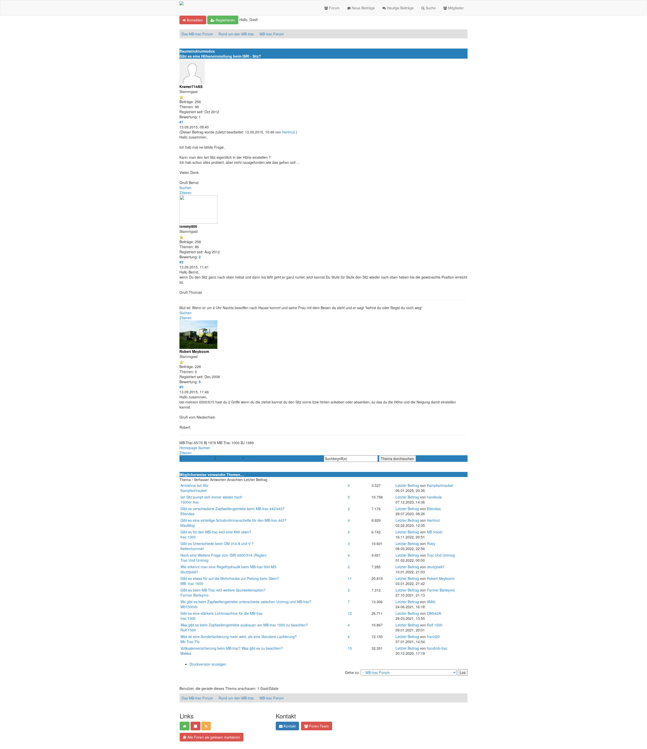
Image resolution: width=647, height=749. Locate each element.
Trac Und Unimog (194, 560)
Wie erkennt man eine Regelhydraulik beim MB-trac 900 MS (228, 566)
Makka (185, 653)
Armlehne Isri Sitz (194, 485)
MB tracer (435, 531)
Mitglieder (455, 7)
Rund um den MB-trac (236, 33)
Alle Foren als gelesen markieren (213, 737)
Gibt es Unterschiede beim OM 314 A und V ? (216, 543)
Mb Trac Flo (190, 641)
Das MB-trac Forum (197, 33)
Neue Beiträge (363, 7)
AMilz (431, 601)
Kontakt (289, 726)
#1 (181, 121)
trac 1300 (188, 536)
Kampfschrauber (193, 490)
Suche (430, 7)
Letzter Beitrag (407, 485)
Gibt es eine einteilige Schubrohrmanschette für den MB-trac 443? (233, 520)
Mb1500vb (188, 606)
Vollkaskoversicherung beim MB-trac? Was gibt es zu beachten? (231, 648)
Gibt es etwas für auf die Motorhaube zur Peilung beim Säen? (229, 578)
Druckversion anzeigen (208, 664)
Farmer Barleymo (194, 595)
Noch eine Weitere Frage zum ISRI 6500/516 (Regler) (223, 555)
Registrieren (225, 19)
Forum (334, 7)
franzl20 (433, 636)
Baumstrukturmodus (197, 51)
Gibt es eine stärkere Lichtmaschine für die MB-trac (221, 613)
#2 (181, 261)
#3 (181, 386)
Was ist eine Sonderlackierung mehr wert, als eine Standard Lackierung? (238, 636)
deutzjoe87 (189, 571)
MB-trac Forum (272, 33)
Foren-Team (318, 726)
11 (350, 578)
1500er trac (189, 502)
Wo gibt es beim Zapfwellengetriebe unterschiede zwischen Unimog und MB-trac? (245, 601)
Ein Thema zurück (198, 457)
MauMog (187, 525)
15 (350, 648)
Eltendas (187, 513)
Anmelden (194, 19)
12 (350, 613)
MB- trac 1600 (191, 583)
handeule (434, 497)
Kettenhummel (192, 548)
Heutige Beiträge (400, 7)
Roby (431, 543)
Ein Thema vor (229, 457)
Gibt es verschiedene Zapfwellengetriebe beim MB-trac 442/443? (232, 508)
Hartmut (288, 131)
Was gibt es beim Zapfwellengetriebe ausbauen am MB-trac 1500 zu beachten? (244, 624)
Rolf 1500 (188, 629)
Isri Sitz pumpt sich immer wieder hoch (211, 497)
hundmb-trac (437, 648)
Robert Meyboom (441, 578)
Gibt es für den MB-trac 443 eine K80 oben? (215, 531)
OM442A (434, 613)
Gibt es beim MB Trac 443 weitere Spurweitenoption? (223, 590)
